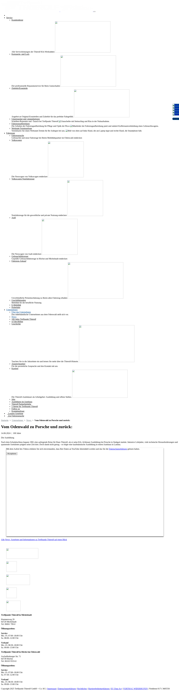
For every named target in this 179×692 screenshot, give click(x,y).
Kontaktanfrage (18, 411)
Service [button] (9, 18)
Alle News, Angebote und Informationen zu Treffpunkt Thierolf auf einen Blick (34, 539)
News (14, 317)
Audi (14, 217)
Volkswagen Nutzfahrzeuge (23, 179)
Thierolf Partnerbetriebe (21, 404)
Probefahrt (16, 307)
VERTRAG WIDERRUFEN (135, 689)
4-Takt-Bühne (17, 321)
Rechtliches (82, 689)
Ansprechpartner (18, 364)
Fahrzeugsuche (18, 135)
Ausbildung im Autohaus (22, 402)
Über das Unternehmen (21, 312)
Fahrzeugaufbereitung (21, 124)
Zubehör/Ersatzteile (20, 88)
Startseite (5, 420)
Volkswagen (17, 140)
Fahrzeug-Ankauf (19, 261)
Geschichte (16, 324)
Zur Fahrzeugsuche (15, 416)
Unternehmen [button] (12, 310)
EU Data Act (116, 689)
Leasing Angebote (15, 413)
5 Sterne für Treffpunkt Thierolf (25, 406)
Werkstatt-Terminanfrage (22, 128)
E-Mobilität (16, 305)
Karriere (15, 368)
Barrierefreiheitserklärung (99, 689)
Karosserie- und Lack (20, 54)
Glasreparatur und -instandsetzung (26, 119)
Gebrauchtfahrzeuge (20, 256)
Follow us (16, 409)
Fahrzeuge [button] (10, 133)
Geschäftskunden (19, 300)
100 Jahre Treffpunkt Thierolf (24, 319)
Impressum (51, 689)
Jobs (13, 399)
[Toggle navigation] (94, 11)
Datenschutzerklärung (118, 449)
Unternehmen (18, 420)
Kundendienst (17, 20)
